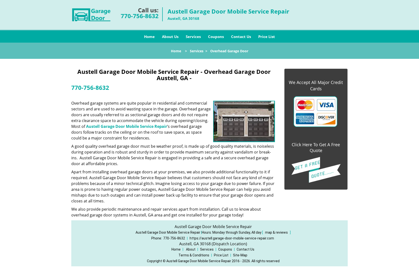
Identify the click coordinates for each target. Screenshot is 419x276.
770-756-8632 (140, 16)
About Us (170, 36)
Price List (266, 36)
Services (193, 36)
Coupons (216, 36)
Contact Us (241, 36)
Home (149, 36)
